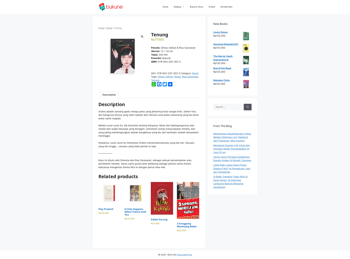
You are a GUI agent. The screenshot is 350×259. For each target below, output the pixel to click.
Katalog (177, 6)
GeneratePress (184, 254)
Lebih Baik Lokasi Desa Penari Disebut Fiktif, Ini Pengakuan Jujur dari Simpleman (231, 168)
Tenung (155, 80)
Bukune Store (196, 6)
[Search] (248, 107)
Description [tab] (109, 94)
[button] (142, 36)
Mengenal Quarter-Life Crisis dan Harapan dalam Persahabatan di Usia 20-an (231, 149)
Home (165, 6)
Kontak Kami (226, 6)
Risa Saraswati (190, 76)
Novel (109, 28)
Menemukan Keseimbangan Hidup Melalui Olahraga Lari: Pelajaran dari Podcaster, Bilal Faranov (232, 137)
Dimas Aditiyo (165, 76)
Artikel (212, 6)
